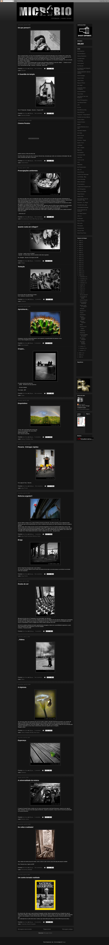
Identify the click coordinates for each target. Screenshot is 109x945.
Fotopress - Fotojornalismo (83, 114)
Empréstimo (22, 403)
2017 (80, 256)
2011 (80, 268)
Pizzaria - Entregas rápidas (28, 447)
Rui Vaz (79, 107)
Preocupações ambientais (28, 171)
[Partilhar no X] (50, 68)
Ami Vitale (79, 133)
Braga (20, 540)
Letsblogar (79, 145)
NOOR (78, 124)
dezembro (82, 276)
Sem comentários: (39, 68)
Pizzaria (26, 488)
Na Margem (80, 218)
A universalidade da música (28, 780)
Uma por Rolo (80, 230)
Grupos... (21, 349)
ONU (33, 218)
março (81, 346)
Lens (78, 162)
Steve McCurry (80, 112)
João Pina (79, 157)
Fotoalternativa (80, 58)
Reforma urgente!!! (25, 496)
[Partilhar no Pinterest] (53, 68)
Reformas (35, 536)
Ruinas (38, 536)
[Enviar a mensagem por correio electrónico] (45, 68)
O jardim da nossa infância (83, 117)
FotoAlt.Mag (80, 60)
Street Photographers (82, 100)
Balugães (28, 115)
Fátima (22, 679)
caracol (22, 732)
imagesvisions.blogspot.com (84, 186)
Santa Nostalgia (81, 75)
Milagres (23, 262)
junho (81, 288)
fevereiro (82, 348)
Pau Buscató (80, 65)
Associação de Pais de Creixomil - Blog (82, 199)
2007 (80, 352)
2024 (80, 242)
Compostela (23, 924)
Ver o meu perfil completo (83, 409)
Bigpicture (79, 150)
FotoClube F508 (81, 155)
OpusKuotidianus (81, 53)
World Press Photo (81, 233)
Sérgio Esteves (80, 194)
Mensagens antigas (67, 929)
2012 (80, 266)
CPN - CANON (80, 147)
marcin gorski (80, 63)
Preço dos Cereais (39, 218)
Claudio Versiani (81, 122)
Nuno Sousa (36, 732)
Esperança (22, 740)
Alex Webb (79, 85)
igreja (22, 488)
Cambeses (23, 301)
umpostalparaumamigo (82, 207)
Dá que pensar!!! (24, 28)
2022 (80, 246)
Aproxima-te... (23, 309)
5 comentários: (38, 437)
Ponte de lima (24, 869)
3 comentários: (38, 260)
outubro (82, 280)
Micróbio (32, 732)
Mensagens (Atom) (48, 933)
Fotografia (27, 732)
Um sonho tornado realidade (29, 877)
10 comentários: (38, 922)
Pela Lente (79, 223)
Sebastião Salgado (81, 130)
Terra (32, 439)
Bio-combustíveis (25, 218)
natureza (23, 439)
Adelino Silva (80, 196)
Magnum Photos (81, 82)
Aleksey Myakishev (81, 56)
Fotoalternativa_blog (82, 205)
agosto (82, 284)
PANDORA (79, 164)
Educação (23, 70)
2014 (80, 262)
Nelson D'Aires (80, 220)
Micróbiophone (80, 51)
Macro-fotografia (24, 345)
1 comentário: (38, 534)
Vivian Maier (80, 93)
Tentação (21, 267)
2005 (80, 357)
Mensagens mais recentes (25, 929)
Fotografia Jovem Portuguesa (81, 88)
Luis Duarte (80, 137)
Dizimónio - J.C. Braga (82, 202)
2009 (80, 272)
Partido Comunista (28, 536)
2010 (80, 270)
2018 (80, 254)
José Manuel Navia (81, 102)
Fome (30, 218)
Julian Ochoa (80, 80)
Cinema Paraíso (24, 123)
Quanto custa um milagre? (28, 227)
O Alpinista (22, 687)
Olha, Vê (79, 169)
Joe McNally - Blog (81, 176)
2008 (80, 275)
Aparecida (23, 115)
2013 (80, 264)
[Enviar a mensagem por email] (47, 68)
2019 (80, 252)
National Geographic (31, 924)
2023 (80, 244)
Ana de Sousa (80, 172)
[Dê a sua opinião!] (49, 68)
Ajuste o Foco (80, 142)
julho (81, 286)
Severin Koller (80, 78)
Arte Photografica (81, 189)
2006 (80, 354)
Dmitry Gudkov (80, 119)
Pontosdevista (80, 228)
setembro (82, 282)
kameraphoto (80, 152)
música (27, 819)
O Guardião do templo (26, 74)
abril (81, 293)
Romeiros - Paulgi (81, 140)
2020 (80, 250)
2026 (80, 240)
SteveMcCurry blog (81, 109)
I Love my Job (80, 159)
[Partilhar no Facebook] (51, 68)
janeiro (82, 350)
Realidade (30, 869)
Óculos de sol (23, 584)
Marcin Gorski (80, 135)
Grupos (22, 395)
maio (81, 290)
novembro (82, 278)
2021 (80, 248)
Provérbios (28, 439)
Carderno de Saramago (82, 174)
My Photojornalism (81, 167)
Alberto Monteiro (81, 181)
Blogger (63, 942)
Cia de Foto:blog (81, 179)
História (26, 576)
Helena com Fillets (81, 191)
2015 (80, 260)
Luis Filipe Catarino (81, 213)
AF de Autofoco (81, 184)
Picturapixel (80, 225)
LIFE (78, 104)
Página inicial (47, 929)
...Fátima (21, 640)
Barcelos (23, 819)
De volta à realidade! (25, 827)
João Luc (79, 216)
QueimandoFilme (81, 91)
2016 (80, 258)
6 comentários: (38, 730)
